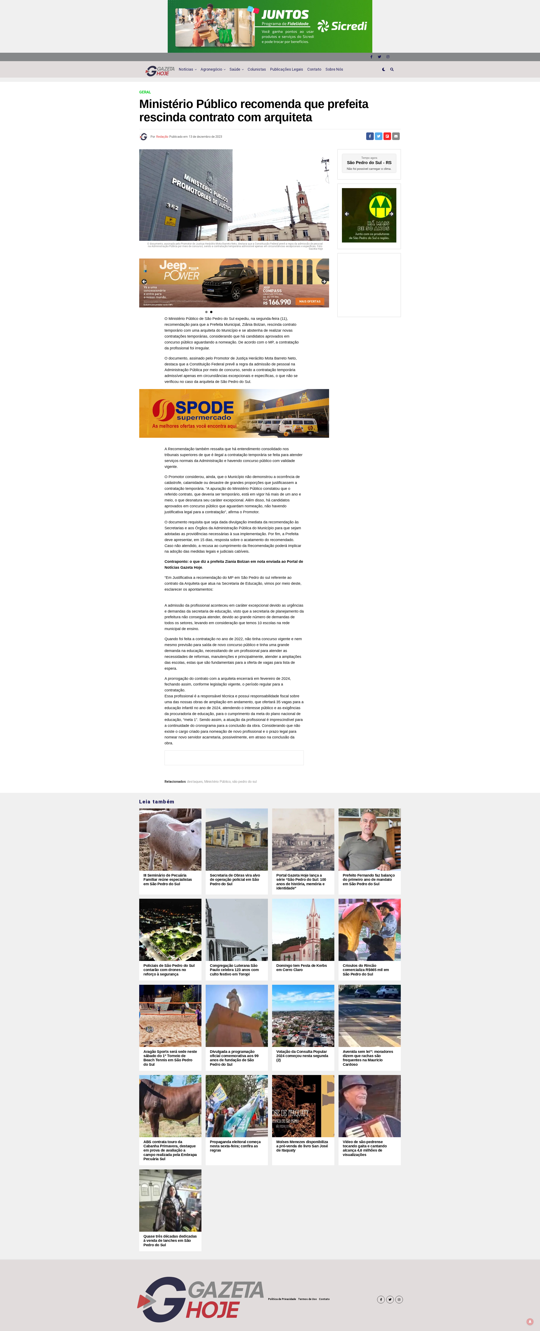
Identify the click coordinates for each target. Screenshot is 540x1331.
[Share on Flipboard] (387, 136)
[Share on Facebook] (370, 136)
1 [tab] (206, 312)
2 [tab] (211, 312)
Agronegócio (211, 69)
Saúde (235, 69)
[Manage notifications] (530, 1321)
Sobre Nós (334, 69)
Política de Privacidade (282, 1299)
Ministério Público (217, 781)
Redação (162, 136)
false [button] (347, 214)
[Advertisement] (369, 284)
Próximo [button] (324, 282)
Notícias (186, 69)
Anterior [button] (144, 282)
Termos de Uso (307, 1299)
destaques (195, 781)
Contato (314, 69)
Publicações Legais (286, 69)
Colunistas (257, 69)
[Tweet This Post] (378, 136)
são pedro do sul (244, 781)
